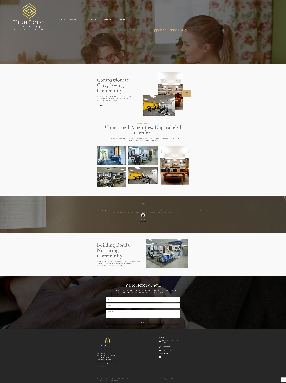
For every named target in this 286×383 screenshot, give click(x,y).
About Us (102, 105)
